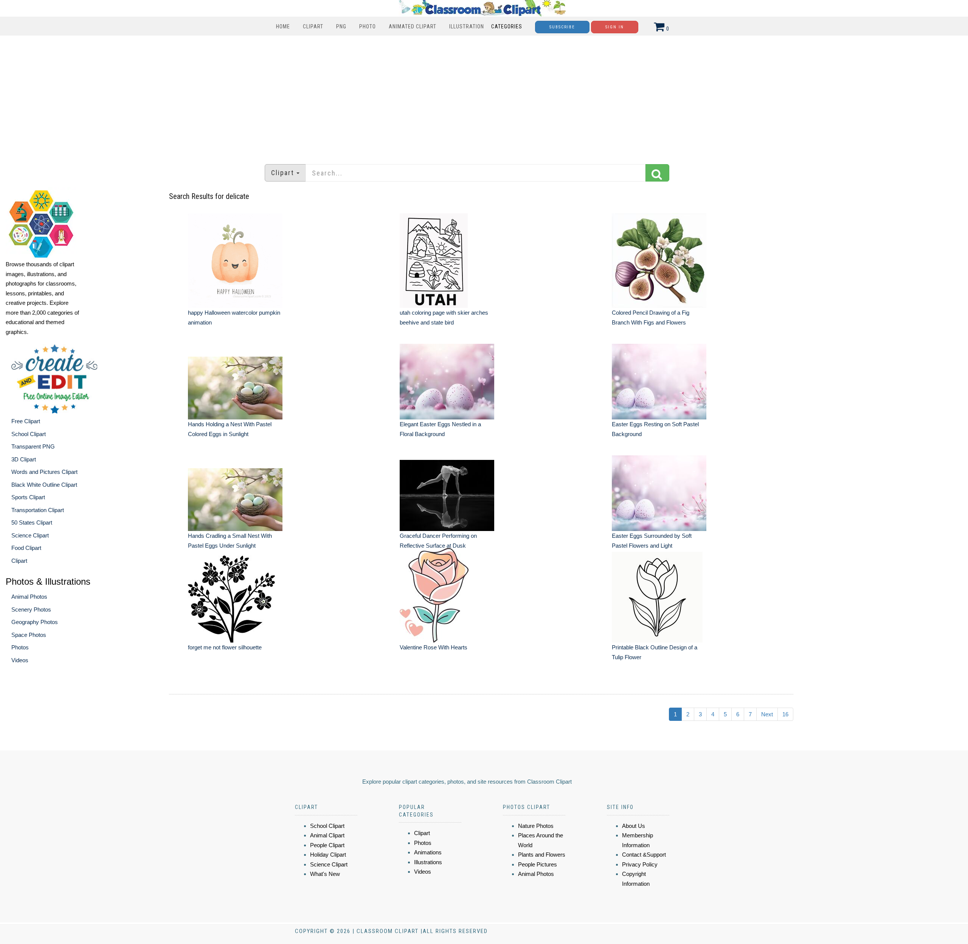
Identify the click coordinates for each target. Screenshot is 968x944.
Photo (367, 26)
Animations (428, 852)
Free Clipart (25, 421)
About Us (633, 826)
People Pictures (537, 864)
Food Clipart (26, 548)
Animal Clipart (327, 835)
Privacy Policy (640, 864)
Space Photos (28, 635)
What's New (325, 874)
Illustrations (428, 862)
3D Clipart (23, 459)
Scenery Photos (31, 609)
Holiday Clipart (328, 854)
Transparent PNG (33, 446)
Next (767, 714)
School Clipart (28, 434)
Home (283, 26)
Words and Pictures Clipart (44, 472)
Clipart (313, 26)
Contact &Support (644, 854)
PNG (341, 26)
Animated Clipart (412, 26)
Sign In (614, 27)
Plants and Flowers (541, 854)
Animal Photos (29, 596)
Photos (20, 647)
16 (785, 714)
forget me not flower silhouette (225, 647)
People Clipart (327, 845)
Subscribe (562, 27)
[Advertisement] (484, 96)
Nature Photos (536, 826)
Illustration (466, 26)
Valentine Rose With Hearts (433, 647)
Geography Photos (34, 622)
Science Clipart (30, 535)
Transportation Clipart (37, 510)
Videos (19, 660)
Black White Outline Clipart (44, 484)
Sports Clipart (28, 497)
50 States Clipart (31, 522)
